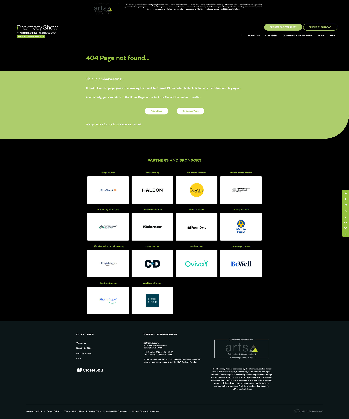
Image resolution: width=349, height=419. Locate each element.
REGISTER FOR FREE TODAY (283, 27)
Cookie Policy (95, 411)
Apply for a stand (83, 353)
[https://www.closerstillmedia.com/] (90, 377)
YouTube (346, 222)
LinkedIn (346, 193)
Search (346, 234)
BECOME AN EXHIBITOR (320, 27)
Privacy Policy (53, 411)
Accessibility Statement (116, 411)
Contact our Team (190, 111)
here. (238, 9)
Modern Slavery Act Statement (146, 411)
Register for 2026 (83, 348)
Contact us (81, 343)
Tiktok (346, 217)
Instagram (346, 205)
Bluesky (346, 228)
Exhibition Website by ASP (311, 411)
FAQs (78, 358)
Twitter (346, 211)
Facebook (346, 199)
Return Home (156, 111)
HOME (241, 35)
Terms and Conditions (74, 411)
